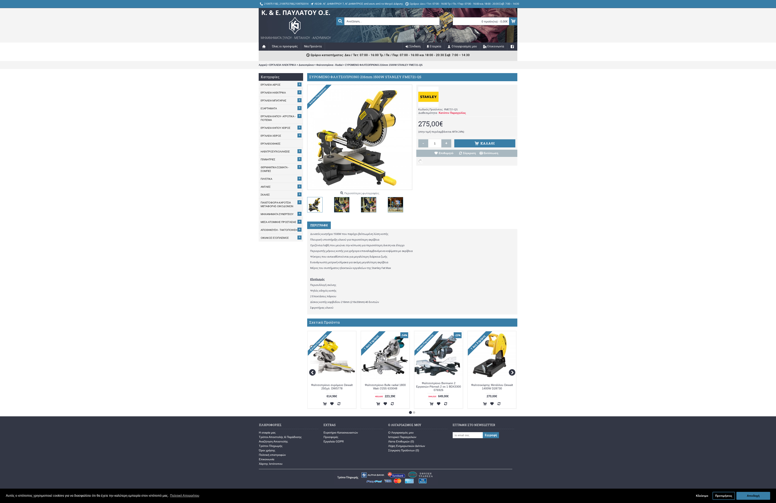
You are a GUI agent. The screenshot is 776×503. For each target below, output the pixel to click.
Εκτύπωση (491, 153)
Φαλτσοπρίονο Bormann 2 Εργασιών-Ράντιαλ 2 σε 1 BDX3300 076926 (438, 387)
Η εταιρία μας (267, 432)
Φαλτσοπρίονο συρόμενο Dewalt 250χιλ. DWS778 (332, 386)
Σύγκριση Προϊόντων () (403, 450)
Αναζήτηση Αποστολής (273, 441)
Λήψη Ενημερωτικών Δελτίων (406, 446)
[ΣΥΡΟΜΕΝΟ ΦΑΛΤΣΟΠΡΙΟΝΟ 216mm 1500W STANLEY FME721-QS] (316, 203)
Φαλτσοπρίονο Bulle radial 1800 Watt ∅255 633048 (385, 386)
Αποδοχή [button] (753, 495)
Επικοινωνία (266, 459)
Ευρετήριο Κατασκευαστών (341, 432)
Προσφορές (331, 437)
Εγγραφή (491, 435)
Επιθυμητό (446, 153)
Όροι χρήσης (267, 450)
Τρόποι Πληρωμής (271, 446)
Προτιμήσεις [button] (723, 495)
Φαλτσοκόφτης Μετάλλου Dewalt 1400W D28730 (492, 386)
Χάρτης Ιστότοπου (271, 463)
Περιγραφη (319, 225)
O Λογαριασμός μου (401, 432)
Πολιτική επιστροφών (272, 454)
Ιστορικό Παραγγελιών (402, 437)
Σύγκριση (469, 153)
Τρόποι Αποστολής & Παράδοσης (280, 437)
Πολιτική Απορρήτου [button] (184, 495)
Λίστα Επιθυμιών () (401, 441)
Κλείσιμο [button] (702, 495)
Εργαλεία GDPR (334, 441)
